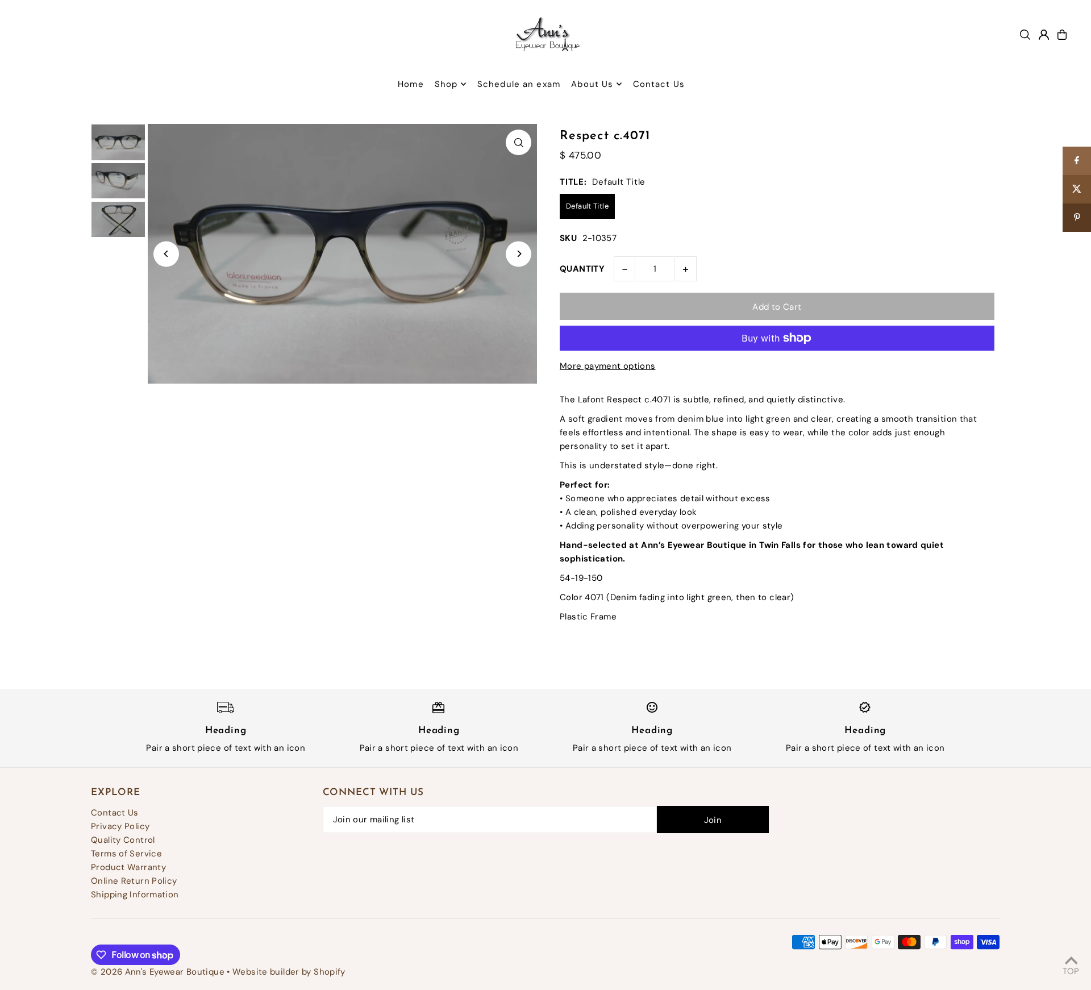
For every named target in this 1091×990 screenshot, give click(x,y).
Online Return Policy (134, 881)
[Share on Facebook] (1077, 161)
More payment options (608, 366)
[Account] (1044, 35)
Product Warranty (128, 867)
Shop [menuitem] (446, 84)
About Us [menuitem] (592, 84)
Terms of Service (126, 853)
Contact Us (115, 812)
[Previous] (166, 254)
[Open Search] (1025, 35)
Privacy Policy (120, 826)
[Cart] (1062, 35)
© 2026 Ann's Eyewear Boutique (157, 971)
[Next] (518, 254)
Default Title (587, 206)
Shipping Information (135, 894)
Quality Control (123, 840)
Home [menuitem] (411, 84)
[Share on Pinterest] (1077, 217)
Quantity (582, 268)
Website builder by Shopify (288, 971)
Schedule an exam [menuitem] (518, 84)
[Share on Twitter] (1077, 189)
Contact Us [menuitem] (659, 84)
